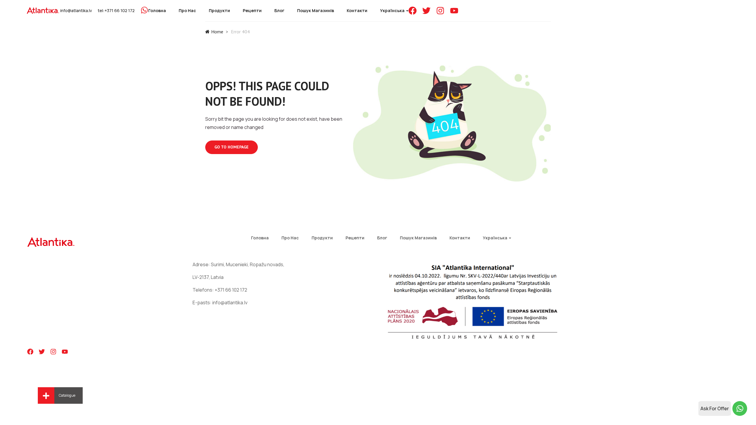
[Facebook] (412, 10)
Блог (279, 10)
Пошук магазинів (315, 10)
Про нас (187, 10)
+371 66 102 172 (231, 290)
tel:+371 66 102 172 (116, 10)
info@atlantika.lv (76, 10)
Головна (157, 10)
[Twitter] (426, 10)
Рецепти (252, 10)
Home (217, 32)
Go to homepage (231, 147)
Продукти (219, 10)
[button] (46, 395)
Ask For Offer (714, 408)
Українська (392, 10)
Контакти (357, 10)
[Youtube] (454, 10)
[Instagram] (440, 10)
